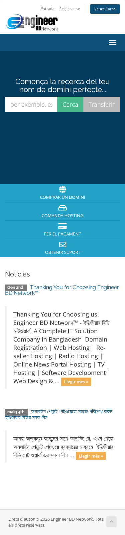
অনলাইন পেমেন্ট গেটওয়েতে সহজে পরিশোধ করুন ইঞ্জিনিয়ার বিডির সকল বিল (58, 414)
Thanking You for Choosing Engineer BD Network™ (62, 290)
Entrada (47, 8)
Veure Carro (105, 8)
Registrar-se (69, 8)
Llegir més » (76, 382)
